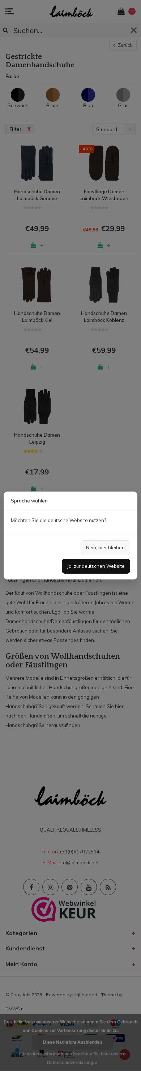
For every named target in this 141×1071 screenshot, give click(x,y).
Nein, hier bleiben (105, 547)
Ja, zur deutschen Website (96, 566)
